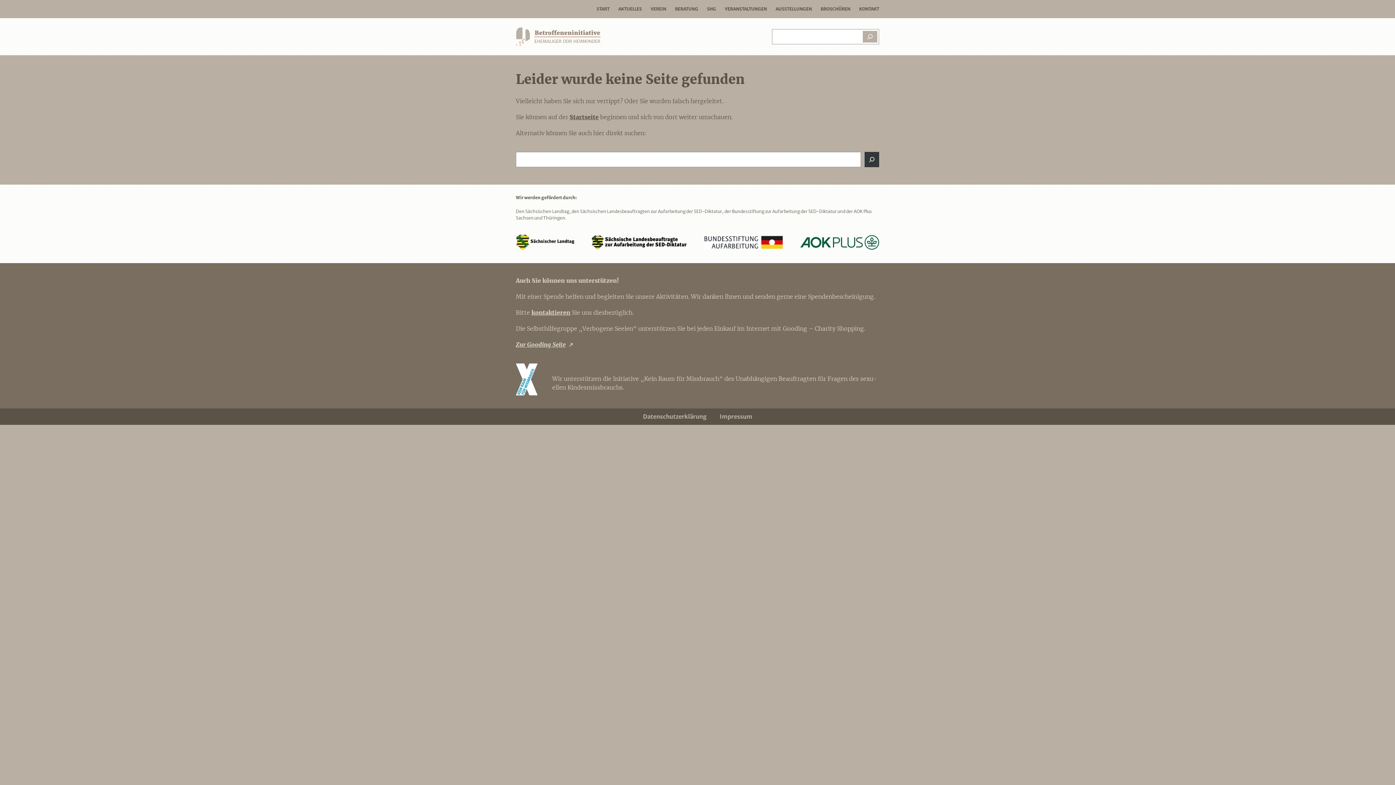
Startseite (584, 117)
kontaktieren (550, 312)
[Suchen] (870, 37)
